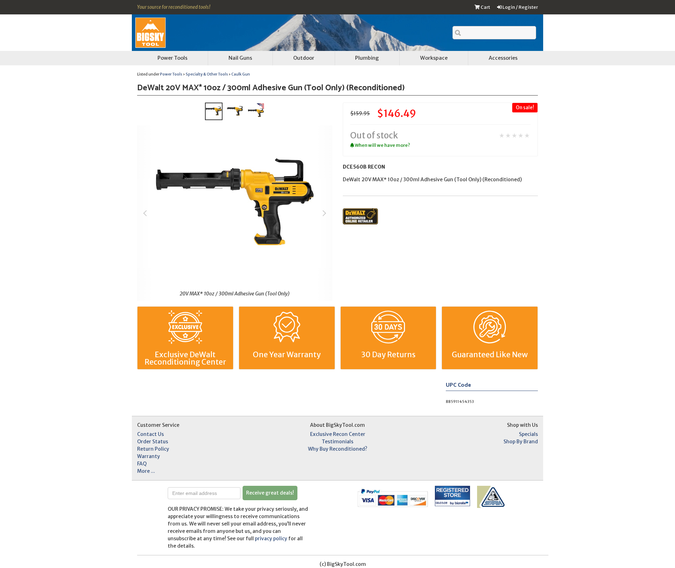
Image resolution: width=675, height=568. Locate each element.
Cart (485, 7)
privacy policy (271, 538)
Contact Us (150, 434)
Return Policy (153, 449)
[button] (336, 496)
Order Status (152, 441)
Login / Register (520, 7)
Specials (528, 434)
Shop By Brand (520, 441)
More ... (146, 471)
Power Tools (171, 74)
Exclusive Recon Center (337, 434)
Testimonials (337, 441)
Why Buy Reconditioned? (337, 449)
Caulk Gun (240, 74)
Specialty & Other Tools (207, 74)
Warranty (148, 456)
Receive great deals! (270, 493)
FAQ (142, 464)
